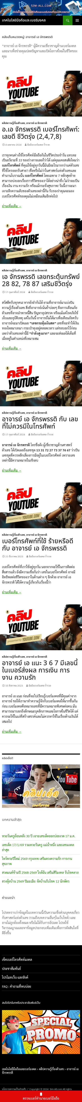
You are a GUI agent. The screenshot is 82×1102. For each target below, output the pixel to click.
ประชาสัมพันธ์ (11, 968)
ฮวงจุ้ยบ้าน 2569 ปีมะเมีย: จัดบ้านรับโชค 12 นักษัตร (35, 881)
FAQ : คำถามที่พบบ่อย (17, 986)
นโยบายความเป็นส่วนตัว (14, 1089)
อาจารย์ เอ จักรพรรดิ (36, 123)
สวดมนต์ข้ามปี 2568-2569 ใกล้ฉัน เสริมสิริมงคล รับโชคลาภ (40, 872)
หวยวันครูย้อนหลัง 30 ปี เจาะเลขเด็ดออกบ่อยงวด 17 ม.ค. (38, 836)
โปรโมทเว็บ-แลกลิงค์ (15, 977)
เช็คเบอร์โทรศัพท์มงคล (17, 959)
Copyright (34, 1089)
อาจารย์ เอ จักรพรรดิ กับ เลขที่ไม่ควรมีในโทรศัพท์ (40, 423)
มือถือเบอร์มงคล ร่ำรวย (38, 144)
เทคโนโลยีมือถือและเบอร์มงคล (24, 20)
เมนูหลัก (77, 20)
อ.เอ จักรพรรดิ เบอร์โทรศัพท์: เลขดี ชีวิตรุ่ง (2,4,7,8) (40, 133)
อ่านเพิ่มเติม (11, 206)
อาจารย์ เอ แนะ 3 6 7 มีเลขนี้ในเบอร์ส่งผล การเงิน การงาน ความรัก (40, 670)
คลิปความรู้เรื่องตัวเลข (13, 123)
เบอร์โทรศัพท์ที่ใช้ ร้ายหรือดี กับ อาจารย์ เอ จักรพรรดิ (37, 545)
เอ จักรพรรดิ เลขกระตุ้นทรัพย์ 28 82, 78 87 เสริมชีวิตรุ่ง (41, 280)
